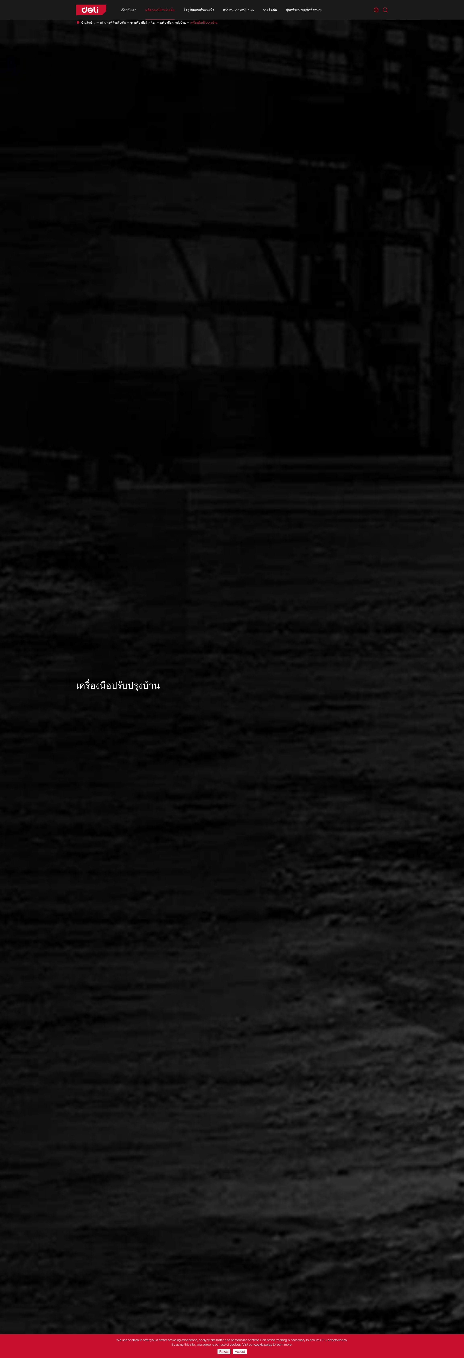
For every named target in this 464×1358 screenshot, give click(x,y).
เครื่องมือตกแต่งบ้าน (173, 22)
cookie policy (263, 1344)
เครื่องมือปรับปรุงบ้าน (204, 22)
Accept (240, 1351)
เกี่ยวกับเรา (128, 10)
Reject (224, 1351)
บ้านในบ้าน (88, 22)
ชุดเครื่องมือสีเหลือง (143, 22)
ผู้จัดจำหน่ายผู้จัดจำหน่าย (304, 10)
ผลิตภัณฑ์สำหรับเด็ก (160, 10)
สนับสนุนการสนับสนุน (238, 10)
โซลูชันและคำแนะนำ (199, 10)
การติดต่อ (270, 10)
